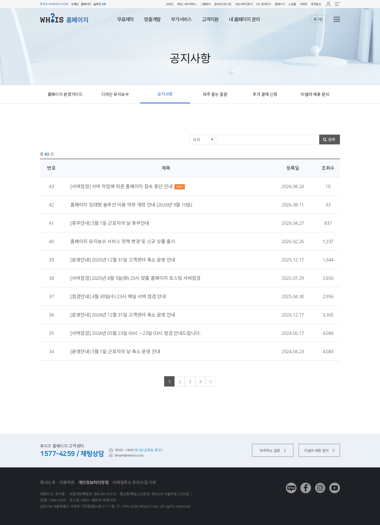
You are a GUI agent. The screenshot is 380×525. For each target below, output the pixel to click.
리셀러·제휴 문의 (315, 94)
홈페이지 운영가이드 (65, 94)
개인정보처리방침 (93, 482)
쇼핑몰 (292, 4)
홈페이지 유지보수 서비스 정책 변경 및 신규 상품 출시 (122, 241)
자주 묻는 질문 (215, 94)
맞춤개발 (152, 19)
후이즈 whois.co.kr (54, 4)
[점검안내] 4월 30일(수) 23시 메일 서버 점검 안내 (118, 296)
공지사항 (165, 94)
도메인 (169, 4)
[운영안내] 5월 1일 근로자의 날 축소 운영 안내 (115, 351)
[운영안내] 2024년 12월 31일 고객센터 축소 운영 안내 (122, 315)
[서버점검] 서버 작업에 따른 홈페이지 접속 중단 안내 (121, 186)
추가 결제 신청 (265, 94)
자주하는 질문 (270, 450)
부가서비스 (181, 19)
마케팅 (303, 4)
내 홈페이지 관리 (244, 19)
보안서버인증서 (244, 4)
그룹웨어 (205, 4)
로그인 (318, 19)
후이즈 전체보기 (337, 4)
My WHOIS (328, 4)
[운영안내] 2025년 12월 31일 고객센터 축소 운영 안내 (122, 260)
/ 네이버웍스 (189, 4)
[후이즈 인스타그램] (320, 484)
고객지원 (210, 19)
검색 (331, 139)
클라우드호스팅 (222, 4)
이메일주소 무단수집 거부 (134, 482)
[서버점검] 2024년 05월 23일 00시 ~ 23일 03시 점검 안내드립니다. (135, 333)
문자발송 (316, 4)
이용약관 (66, 482)
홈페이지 (280, 4)
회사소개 (47, 482)
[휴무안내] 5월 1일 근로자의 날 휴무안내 (109, 223)
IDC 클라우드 (263, 4)
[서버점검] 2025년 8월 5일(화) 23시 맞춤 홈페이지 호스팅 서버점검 (135, 278)
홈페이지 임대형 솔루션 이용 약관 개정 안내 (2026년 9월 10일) (131, 205)
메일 (179, 4)
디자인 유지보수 (115, 94)
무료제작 (125, 19)
